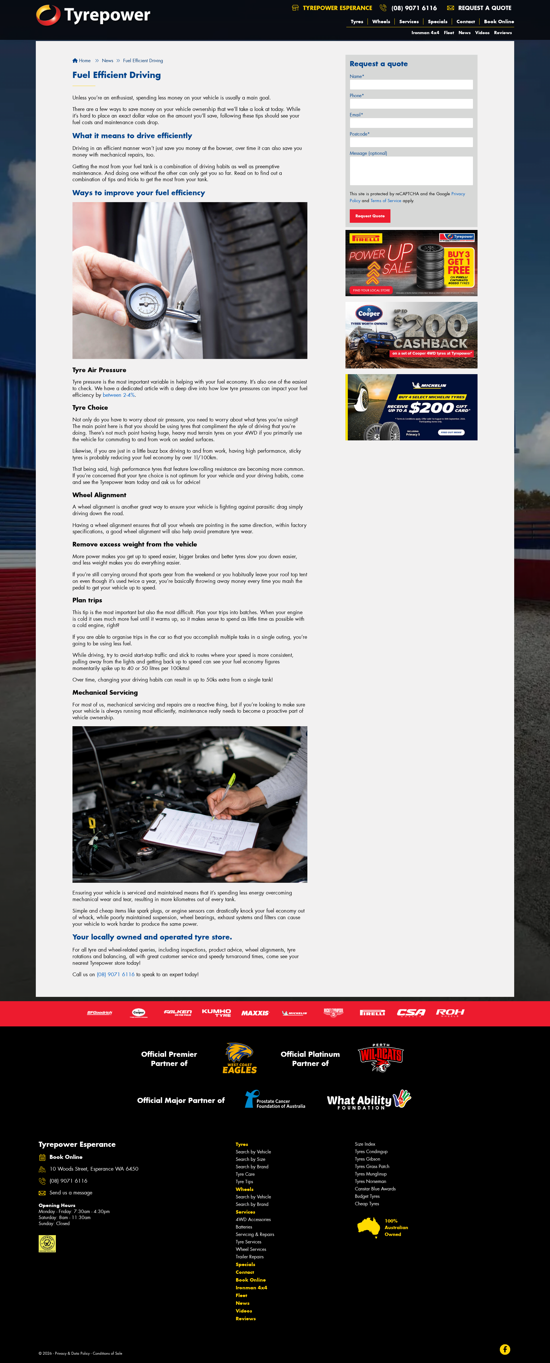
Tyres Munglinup (371, 1174)
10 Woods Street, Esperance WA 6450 (94, 1169)
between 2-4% (119, 395)
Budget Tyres (367, 1196)
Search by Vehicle (253, 1152)
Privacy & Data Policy (72, 1353)
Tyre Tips (244, 1182)
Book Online (499, 21)
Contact (466, 21)
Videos (482, 32)
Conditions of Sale (107, 1353)
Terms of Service (386, 201)
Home (84, 61)
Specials (437, 21)
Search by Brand (252, 1167)
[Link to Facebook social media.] (505, 1349)
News (465, 32)
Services (409, 21)
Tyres (357, 21)
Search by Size (250, 1159)
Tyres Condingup (371, 1152)
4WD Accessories (253, 1219)
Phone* (357, 96)
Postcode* (360, 134)
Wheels (381, 21)
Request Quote (370, 215)
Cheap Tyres (367, 1204)
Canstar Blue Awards (375, 1189)
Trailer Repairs (250, 1257)
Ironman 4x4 (425, 32)
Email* (356, 115)
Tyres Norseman (370, 1181)
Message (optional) (368, 153)
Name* (357, 76)
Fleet (449, 32)
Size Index (365, 1144)
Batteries (244, 1227)
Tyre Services (248, 1242)
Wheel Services (251, 1249)
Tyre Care (245, 1174)
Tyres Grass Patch (372, 1166)
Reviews (503, 32)
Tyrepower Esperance (336, 7)
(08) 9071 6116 (414, 7)
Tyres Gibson (367, 1159)
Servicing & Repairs (255, 1234)
